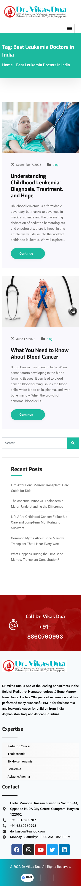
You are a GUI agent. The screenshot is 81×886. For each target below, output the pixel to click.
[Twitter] (52, 849)
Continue (26, 253)
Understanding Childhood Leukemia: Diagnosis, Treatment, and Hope (37, 186)
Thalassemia (16, 754)
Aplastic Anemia (19, 776)
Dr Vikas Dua (31, 867)
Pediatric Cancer (19, 746)
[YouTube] (57, 878)
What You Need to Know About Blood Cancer (40, 353)
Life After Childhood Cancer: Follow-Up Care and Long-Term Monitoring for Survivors (39, 522)
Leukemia (14, 769)
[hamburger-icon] (70, 28)
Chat (29, 877)
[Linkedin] (64, 849)
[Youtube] (40, 849)
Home (7, 65)
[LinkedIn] (50, 878)
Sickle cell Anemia (20, 761)
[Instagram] (28, 849)
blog (56, 164)
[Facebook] (16, 849)
